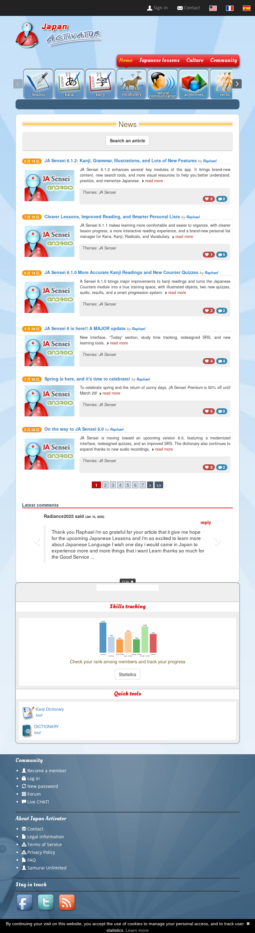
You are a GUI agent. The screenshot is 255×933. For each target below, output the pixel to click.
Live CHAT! (38, 802)
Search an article (127, 140)
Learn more (137, 930)
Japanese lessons (159, 60)
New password (42, 786)
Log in (33, 778)
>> (158, 485)
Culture (194, 60)
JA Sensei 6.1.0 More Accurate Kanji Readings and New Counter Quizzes (121, 272)
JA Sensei (107, 192)
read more (154, 180)
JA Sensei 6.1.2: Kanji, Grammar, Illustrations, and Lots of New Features (120, 160)
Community (223, 60)
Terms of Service (44, 844)
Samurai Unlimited (47, 868)
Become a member (47, 771)
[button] (38, 541)
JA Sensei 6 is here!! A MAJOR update (85, 328)
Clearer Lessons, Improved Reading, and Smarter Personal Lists (112, 216)
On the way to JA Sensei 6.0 (74, 429)
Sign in (160, 8)
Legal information (45, 837)
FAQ (31, 860)
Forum (34, 794)
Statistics (127, 674)
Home (125, 60)
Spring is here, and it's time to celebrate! (87, 379)
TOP (126, 582)
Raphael (209, 160)
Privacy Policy (41, 852)
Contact (191, 8)
